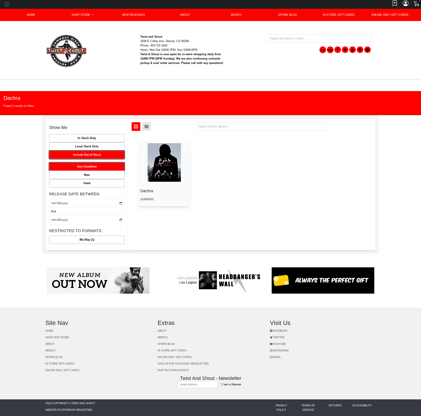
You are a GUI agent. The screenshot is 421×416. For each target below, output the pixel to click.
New (87, 174)
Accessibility (362, 405)
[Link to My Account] (406, 4)
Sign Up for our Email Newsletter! (183, 363)
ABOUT (185, 14)
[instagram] (360, 49)
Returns (335, 405)
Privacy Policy (281, 407)
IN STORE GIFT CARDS (339, 14)
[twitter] (345, 49)
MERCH (236, 14)
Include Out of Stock (87, 154)
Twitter (279, 337)
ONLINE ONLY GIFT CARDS (390, 14)
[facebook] (337, 49)
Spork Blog (287, 14)
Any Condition (87, 166)
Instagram (281, 350)
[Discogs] (330, 50)
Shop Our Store (57, 337)
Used (87, 183)
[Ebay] (322, 50)
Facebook (280, 330)
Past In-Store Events (173, 370)
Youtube (279, 343)
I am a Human (231, 384)
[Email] (367, 49)
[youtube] (352, 49)
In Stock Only (87, 138)
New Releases (133, 14)
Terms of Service (308, 407)
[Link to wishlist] (395, 4)
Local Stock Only (86, 146)
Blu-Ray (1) (87, 239)
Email (277, 357)
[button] (82, 15)
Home (49, 330)
